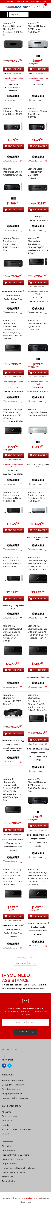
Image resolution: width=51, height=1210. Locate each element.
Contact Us (7, 1120)
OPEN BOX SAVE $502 (37, 923)
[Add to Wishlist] (21, 100)
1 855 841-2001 (29, 985)
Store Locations (9, 1116)
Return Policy (8, 1150)
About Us (6, 1112)
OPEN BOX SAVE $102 (12, 291)
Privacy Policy (8, 1181)
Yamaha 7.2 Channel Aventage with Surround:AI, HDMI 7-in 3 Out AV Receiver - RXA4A (38, 632)
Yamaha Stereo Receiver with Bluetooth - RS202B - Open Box (11, 244)
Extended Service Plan (13, 1080)
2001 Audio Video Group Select (16, 1129)
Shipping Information (12, 1094)
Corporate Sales (9, 1163)
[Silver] (37, 55)
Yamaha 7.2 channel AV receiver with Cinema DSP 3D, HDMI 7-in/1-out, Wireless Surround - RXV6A (12, 329)
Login (4, 1055)
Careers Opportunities (12, 1159)
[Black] (39, 55)
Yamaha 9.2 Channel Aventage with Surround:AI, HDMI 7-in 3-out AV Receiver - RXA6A (38, 563)
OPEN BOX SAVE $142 (12, 741)
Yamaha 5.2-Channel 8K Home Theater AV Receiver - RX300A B (13, 29)
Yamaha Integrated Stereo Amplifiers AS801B (12, 172)
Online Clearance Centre (13, 1172)
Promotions (7, 1142)
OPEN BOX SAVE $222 (37, 749)
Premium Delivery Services (15, 1098)
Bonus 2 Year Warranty (13, 1085)
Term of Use (7, 1177)
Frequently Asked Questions (15, 1155)
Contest (5, 1134)
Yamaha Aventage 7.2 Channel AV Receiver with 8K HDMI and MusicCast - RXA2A (13, 415)
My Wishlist (7, 1060)
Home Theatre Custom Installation (18, 1168)
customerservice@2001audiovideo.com (23, 988)
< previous (21, 963)
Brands (5, 1125)
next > (32, 963)
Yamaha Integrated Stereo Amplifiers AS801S (37, 412)
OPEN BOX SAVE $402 (12, 925)
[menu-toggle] (3, 7)
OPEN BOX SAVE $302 (12, 839)
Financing (7, 1146)
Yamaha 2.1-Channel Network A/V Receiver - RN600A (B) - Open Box (38, 785)
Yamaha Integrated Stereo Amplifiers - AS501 (12, 111)
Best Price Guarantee (12, 1089)
